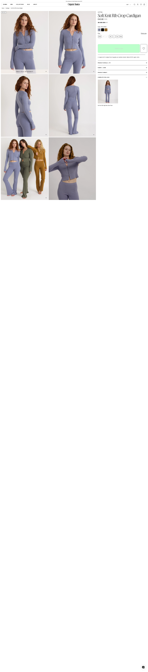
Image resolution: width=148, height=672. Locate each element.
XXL (121, 36)
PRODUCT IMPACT (102, 72)
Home (3, 8)
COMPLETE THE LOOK (103, 77)
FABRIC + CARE (102, 67)
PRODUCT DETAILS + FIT (104, 62)
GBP (127, 4)
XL (117, 36)
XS (103, 36)
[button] (134, 4)
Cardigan (7, 8)
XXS (100, 36)
